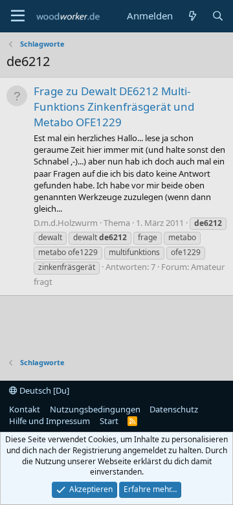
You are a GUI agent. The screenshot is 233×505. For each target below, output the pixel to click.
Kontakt (24, 409)
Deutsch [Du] (43, 390)
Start (109, 421)
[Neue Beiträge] (192, 16)
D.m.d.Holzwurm (66, 223)
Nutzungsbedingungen (95, 409)
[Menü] (18, 16)
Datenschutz (174, 409)
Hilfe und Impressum (49, 421)
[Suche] (217, 16)
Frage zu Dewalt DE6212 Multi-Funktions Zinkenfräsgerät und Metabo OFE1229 (114, 106)
